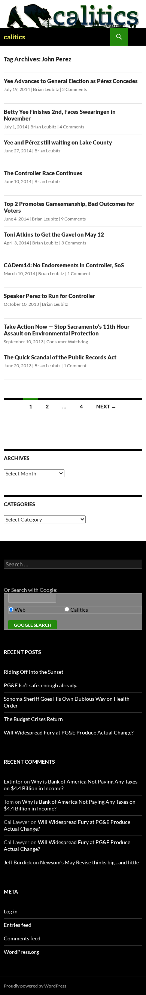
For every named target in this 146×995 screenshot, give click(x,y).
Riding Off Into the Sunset (33, 672)
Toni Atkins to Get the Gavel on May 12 (54, 234)
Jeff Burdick (18, 862)
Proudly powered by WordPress (35, 986)
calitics (14, 37)
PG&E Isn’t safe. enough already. (40, 685)
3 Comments (73, 243)
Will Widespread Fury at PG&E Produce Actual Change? (69, 732)
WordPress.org (21, 952)
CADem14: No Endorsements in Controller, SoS (64, 265)
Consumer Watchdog (67, 341)
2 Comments (74, 89)
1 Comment (78, 273)
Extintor (13, 781)
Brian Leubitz (46, 89)
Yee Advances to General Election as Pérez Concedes (71, 80)
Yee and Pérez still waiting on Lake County (58, 142)
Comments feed (22, 938)
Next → (106, 406)
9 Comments (73, 219)
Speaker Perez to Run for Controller (49, 295)
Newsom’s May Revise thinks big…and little (89, 862)
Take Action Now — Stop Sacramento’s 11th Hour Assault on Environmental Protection (67, 330)
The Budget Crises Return (33, 719)
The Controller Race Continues (43, 173)
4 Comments (72, 127)
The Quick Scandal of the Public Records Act (60, 357)
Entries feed (17, 925)
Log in (11, 911)
